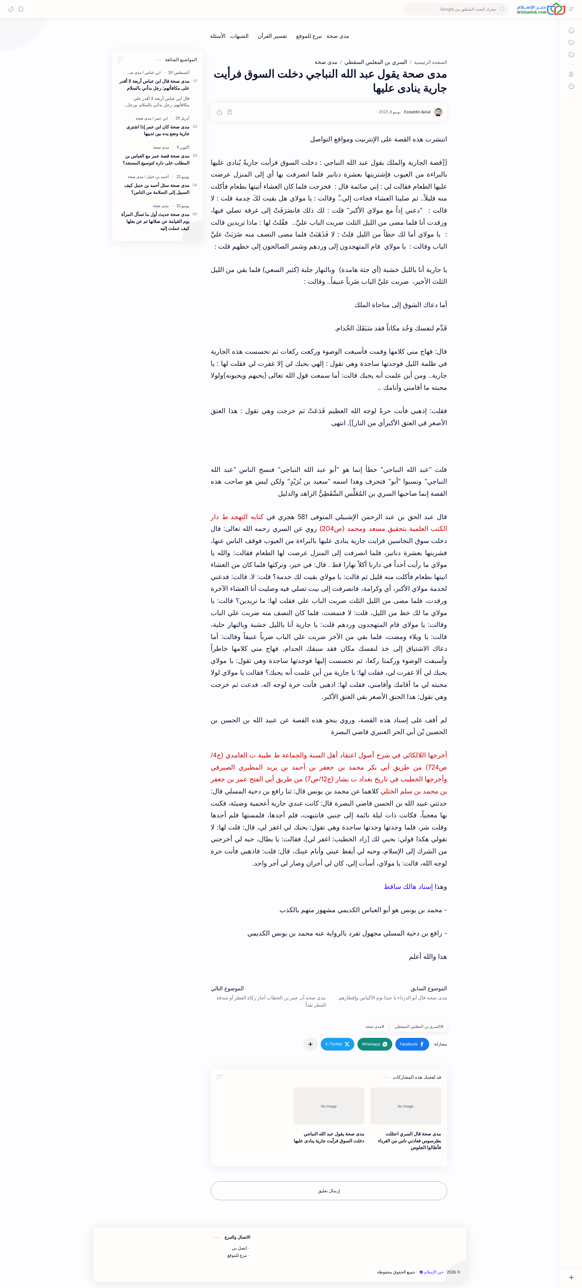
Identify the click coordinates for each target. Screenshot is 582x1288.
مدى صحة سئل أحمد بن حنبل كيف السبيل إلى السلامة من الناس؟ (156, 188)
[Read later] (229, 112)
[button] (412, 1044)
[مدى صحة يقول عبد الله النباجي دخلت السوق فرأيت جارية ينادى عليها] (329, 1106)
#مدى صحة (375, 1026)
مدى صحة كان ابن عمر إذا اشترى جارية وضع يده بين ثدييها (157, 130)
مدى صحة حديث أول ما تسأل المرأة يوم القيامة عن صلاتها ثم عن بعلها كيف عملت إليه (155, 221)
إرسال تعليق (329, 1191)
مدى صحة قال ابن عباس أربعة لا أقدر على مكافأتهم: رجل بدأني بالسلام (154, 84)
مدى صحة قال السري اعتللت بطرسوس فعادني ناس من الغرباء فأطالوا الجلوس (409, 1141)
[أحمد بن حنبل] (157, 176)
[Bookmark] (20, 9)
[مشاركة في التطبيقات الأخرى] (310, 1044)
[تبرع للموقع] (309, 36)
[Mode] (10, 9)
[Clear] (409, 9)
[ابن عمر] (160, 118)
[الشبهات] (239, 36)
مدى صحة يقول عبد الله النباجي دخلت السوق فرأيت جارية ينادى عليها (329, 1137)
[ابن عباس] (151, 72)
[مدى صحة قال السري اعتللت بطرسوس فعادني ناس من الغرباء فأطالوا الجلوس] (405, 1106)
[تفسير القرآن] (272, 36)
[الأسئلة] (218, 36)
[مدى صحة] (337, 36)
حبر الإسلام (434, 1272)
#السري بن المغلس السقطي (419, 1026)
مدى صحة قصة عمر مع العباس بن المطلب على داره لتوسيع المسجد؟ (156, 159)
